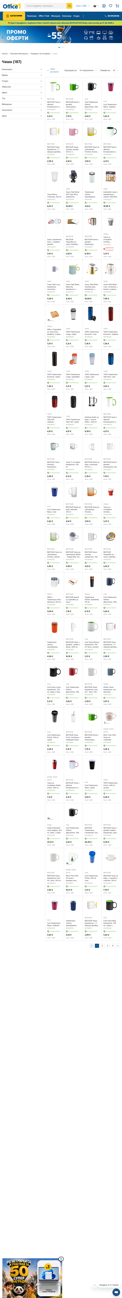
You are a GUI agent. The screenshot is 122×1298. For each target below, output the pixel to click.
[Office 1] (11, 6)
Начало (5, 54)
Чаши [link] (55, 54)
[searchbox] (48, 6)
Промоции (32, 16)
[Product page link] (54, 86)
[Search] (69, 6)
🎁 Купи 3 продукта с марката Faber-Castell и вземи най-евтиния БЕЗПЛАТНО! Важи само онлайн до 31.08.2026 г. (61, 23)
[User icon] (104, 6)
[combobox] (83, 5)
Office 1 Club (44, 16)
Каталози (66, 16)
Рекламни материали (19, 54)
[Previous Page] (118, 946)
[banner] (61, 34)
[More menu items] (83, 16)
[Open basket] (117, 6)
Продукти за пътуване (40, 54)
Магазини (55, 16)
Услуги (76, 16)
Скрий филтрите (54, 70)
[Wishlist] (110, 6)
